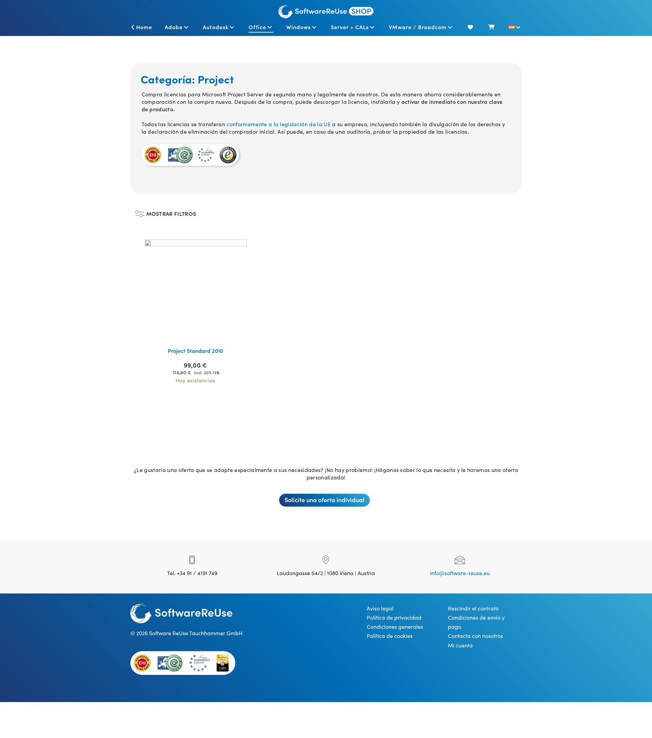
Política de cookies (390, 635)
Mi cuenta (460, 645)
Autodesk (216, 27)
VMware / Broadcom (418, 27)
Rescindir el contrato (473, 608)
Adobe (174, 27)
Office (257, 27)
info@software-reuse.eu (460, 572)
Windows (298, 27)
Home (144, 27)
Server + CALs (350, 27)
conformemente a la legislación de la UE (278, 124)
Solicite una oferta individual (324, 499)
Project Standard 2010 (195, 350)
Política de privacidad (394, 617)
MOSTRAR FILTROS (171, 212)
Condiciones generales (395, 626)
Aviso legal (380, 608)
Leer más (200, 333)
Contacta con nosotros (475, 635)
